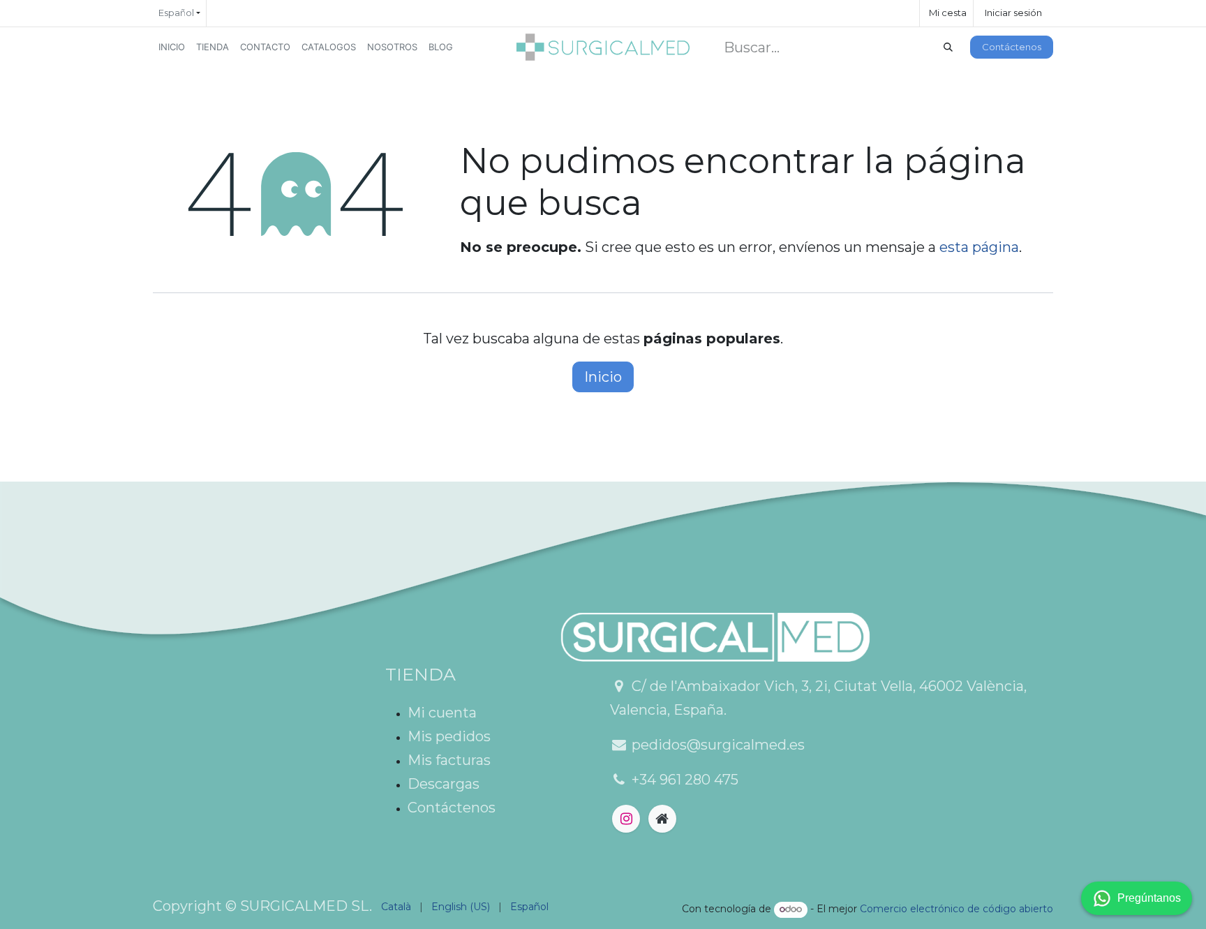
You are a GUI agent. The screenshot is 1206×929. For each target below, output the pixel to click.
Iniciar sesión (1013, 12)
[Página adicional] (662, 819)
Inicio (603, 377)
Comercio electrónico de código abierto (956, 908)
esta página (979, 247)
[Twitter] (626, 819)
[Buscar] (948, 47)
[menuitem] (172, 47)
